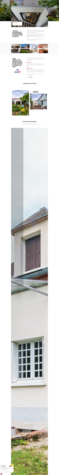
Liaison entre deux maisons (35, 92)
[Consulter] (15, 50)
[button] (1, 474)
